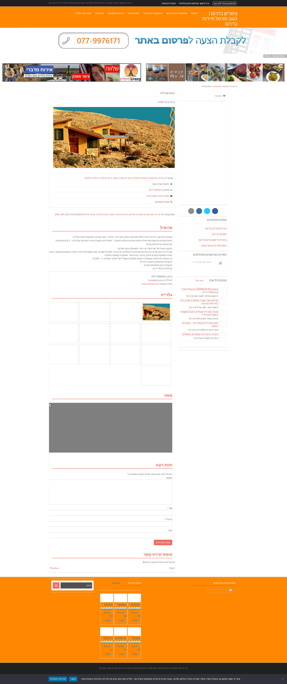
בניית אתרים (182, 668)
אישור (73, 679)
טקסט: (169, 477)
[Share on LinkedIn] (199, 211)
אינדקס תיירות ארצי (152, 13)
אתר (170, 530)
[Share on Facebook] (215, 211)
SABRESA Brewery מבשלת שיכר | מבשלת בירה (199, 291)
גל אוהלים (120, 638)
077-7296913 (156, 189)
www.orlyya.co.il (150, 283)
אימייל (168, 519)
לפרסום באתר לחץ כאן (225, 3)
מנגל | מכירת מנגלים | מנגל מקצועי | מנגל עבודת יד (199, 313)
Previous (54, 568)
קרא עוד (189, 295)
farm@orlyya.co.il (157, 280)
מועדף (218, 95)
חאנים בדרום (219, 234)
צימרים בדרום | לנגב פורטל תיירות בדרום (219, 18)
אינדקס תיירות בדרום (176, 13)
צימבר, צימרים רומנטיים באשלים (200, 334)
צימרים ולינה (106, 178)
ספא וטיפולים (140, 178)
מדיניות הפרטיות (58, 679)
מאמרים (100, 13)
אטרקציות (217, 86)
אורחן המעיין (105, 604)
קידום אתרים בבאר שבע (113, 668)
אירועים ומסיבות (116, 13)
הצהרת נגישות (169, 3)
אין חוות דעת (136, 614)
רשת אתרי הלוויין (83, 13)
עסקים (226, 86)
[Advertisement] (203, 154)
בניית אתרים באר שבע (163, 668)
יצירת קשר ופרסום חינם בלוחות (194, 3)
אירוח (161, 178)
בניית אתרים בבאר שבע (138, 668)
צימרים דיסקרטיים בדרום (213, 239)
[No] (283, 679)
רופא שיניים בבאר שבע (214, 245)
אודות (194, 13)
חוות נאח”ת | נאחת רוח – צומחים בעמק (200, 324)
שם (169, 508)
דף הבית (233, 86)
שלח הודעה (163, 195)
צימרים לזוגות (91, 178)
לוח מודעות (133, 13)
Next (172, 568)
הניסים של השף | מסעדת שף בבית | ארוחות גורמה (199, 302)
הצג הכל (199, 280)
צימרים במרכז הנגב (122, 178)
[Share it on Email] (191, 211)
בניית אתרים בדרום (216, 228)
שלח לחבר (151, 195)
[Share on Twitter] (207, 211)
